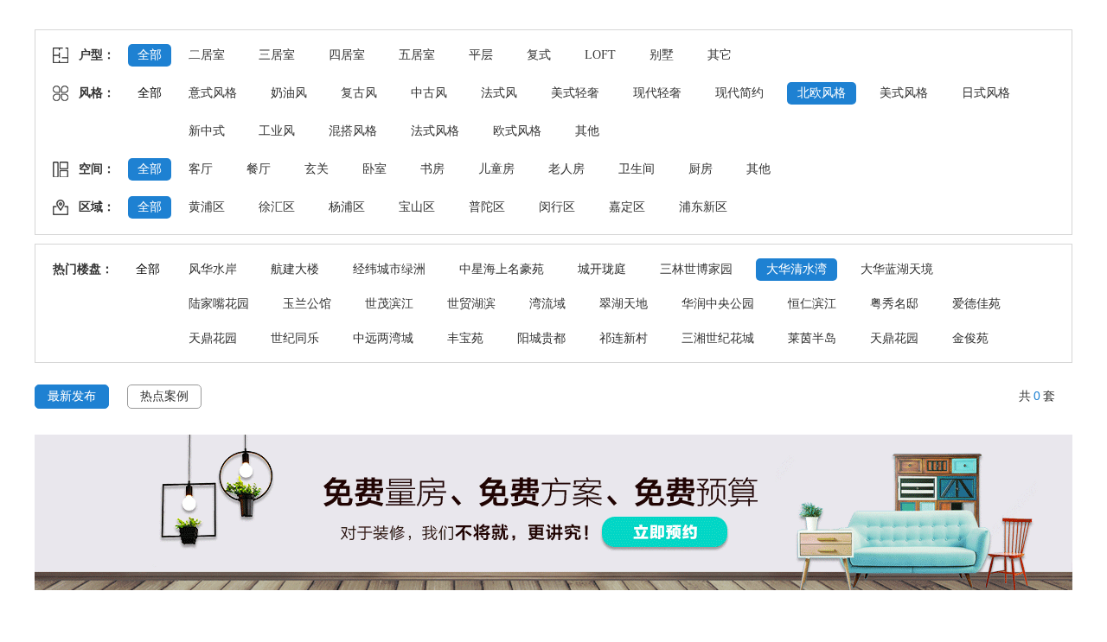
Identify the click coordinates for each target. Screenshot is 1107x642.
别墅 (661, 54)
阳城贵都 (541, 338)
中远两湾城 (383, 338)
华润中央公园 (717, 303)
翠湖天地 (623, 303)
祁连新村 (623, 338)
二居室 (207, 54)
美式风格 (904, 92)
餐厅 (258, 168)
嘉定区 (627, 206)
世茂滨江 (389, 303)
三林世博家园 (696, 269)
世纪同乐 (295, 338)
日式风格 (986, 92)
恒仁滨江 (812, 303)
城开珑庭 (602, 269)
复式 (539, 54)
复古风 (359, 92)
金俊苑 (970, 338)
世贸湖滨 (471, 303)
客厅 (201, 168)
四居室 (347, 54)
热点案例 (164, 396)
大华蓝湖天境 (897, 269)
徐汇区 (277, 206)
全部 (150, 54)
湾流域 (547, 303)
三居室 (277, 54)
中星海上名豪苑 (501, 269)
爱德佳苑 (976, 303)
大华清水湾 (796, 269)
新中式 (207, 130)
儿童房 (496, 168)
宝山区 (417, 206)
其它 (719, 54)
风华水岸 (213, 269)
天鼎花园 (213, 338)
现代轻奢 (657, 92)
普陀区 (487, 206)
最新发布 (72, 396)
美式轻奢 (575, 92)
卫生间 (636, 168)
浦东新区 (703, 206)
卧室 (374, 168)
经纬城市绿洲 (389, 269)
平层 (481, 54)
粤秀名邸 (894, 303)
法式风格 (435, 130)
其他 (587, 130)
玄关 (316, 168)
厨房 (700, 168)
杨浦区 (347, 206)
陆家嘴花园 (219, 303)
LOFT (600, 54)
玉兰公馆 (307, 303)
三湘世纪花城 (717, 338)
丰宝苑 (465, 338)
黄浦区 (207, 206)
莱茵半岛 (812, 338)
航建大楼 (295, 269)
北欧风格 (821, 92)
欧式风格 (517, 130)
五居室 (417, 54)
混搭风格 (353, 130)
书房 (432, 168)
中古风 (429, 92)
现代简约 (739, 92)
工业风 (277, 130)
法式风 (499, 92)
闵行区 (557, 206)
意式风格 (213, 92)
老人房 (566, 168)
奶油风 (289, 92)
